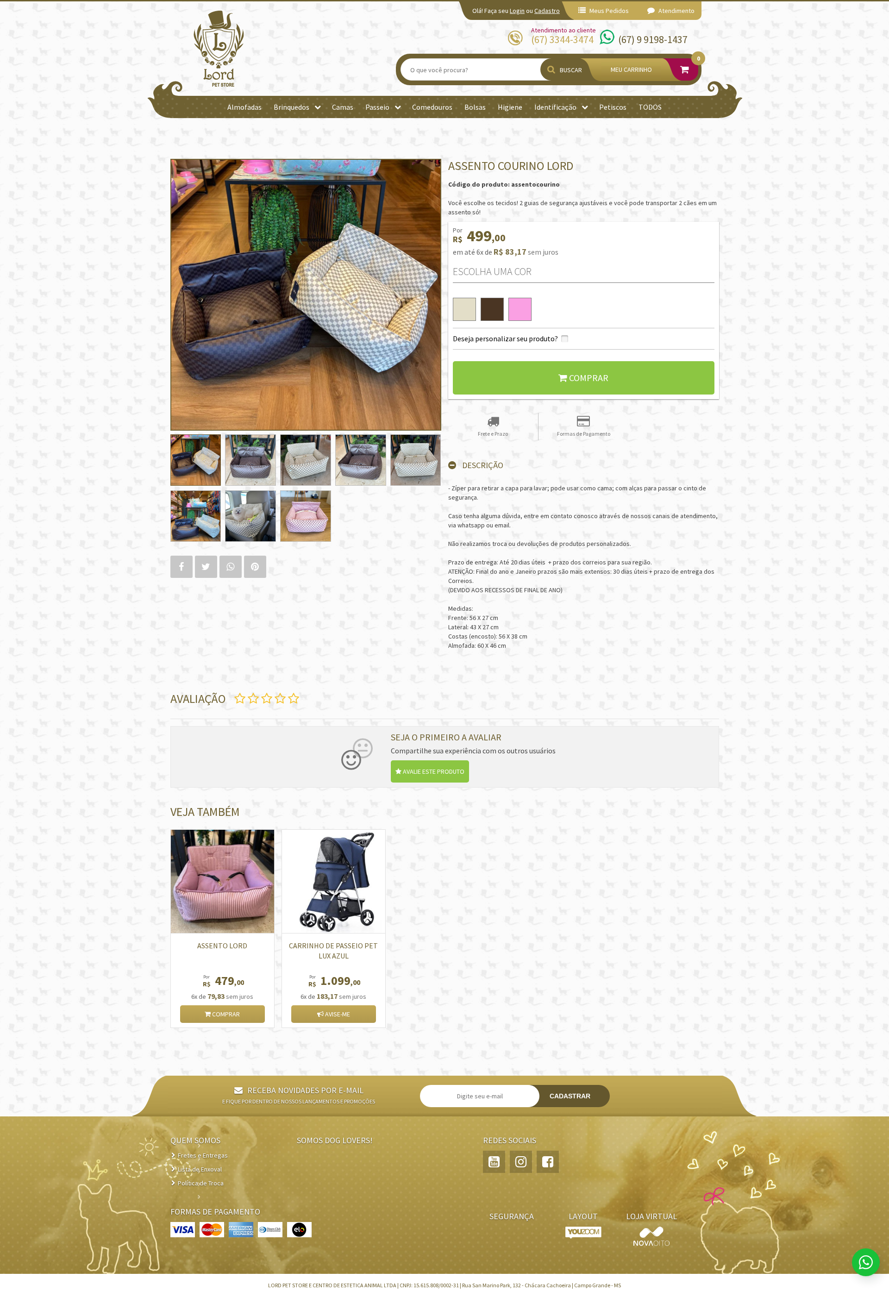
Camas (342, 107)
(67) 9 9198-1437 (653, 39)
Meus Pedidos (608, 10)
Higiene (510, 107)
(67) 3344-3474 (562, 39)
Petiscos (612, 107)
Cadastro (547, 10)
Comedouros (432, 107)
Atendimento (676, 10)
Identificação (555, 107)
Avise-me (337, 1014)
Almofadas (244, 107)
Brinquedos (291, 107)
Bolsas (475, 107)
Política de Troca (201, 1183)
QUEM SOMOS (195, 1140)
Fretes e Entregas (203, 1155)
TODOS (650, 107)
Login (517, 10)
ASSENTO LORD (222, 945)
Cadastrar (570, 1096)
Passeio (377, 107)
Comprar (225, 1014)
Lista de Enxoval (200, 1169)
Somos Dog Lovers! (335, 1140)
